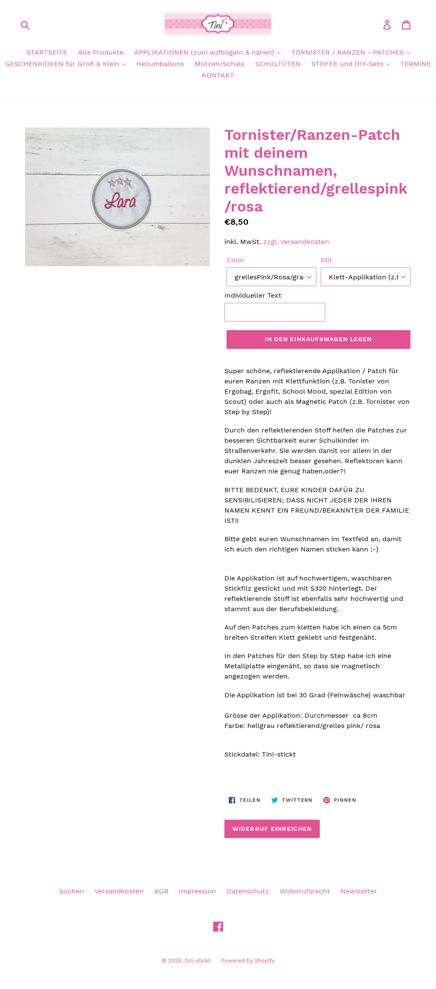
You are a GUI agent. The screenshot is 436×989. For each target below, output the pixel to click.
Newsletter (359, 891)
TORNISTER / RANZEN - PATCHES (348, 52)
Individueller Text (252, 295)
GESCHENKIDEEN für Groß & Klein (63, 64)
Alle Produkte (100, 52)
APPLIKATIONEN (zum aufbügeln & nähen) (205, 52)
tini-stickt (197, 960)
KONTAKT (218, 75)
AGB (161, 891)
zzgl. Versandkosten (296, 242)
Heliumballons (160, 64)
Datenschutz (248, 891)
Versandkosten (119, 891)
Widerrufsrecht (305, 891)
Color (236, 260)
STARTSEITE (46, 52)
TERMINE (415, 64)
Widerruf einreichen (272, 828)
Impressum (197, 891)
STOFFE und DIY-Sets (348, 64)
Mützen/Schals (219, 64)
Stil (326, 260)
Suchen (71, 891)
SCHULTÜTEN (278, 64)
